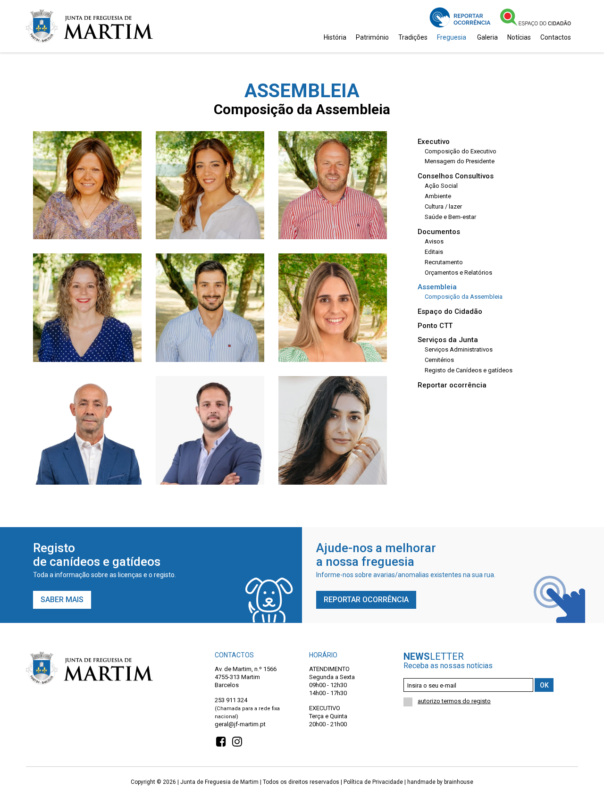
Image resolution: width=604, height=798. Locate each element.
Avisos (434, 241)
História (335, 37)
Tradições (413, 37)
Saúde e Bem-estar (450, 216)
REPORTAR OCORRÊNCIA (366, 600)
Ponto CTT (435, 325)
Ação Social (441, 185)
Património (372, 37)
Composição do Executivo (460, 151)
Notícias (519, 37)
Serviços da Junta (448, 340)
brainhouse (458, 782)
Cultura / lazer (443, 206)
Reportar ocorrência (452, 385)
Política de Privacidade (373, 782)
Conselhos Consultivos (456, 176)
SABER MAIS (62, 600)
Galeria (487, 37)
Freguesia (451, 37)
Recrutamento (444, 262)
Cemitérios (439, 359)
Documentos (439, 231)
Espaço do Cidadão (450, 311)
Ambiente (438, 196)
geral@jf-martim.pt (240, 723)
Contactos (555, 37)
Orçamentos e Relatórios (458, 272)
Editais (434, 251)
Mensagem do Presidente (460, 161)
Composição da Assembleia (464, 296)
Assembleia (437, 287)
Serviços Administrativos (459, 349)
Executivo (434, 141)
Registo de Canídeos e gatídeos (468, 370)
